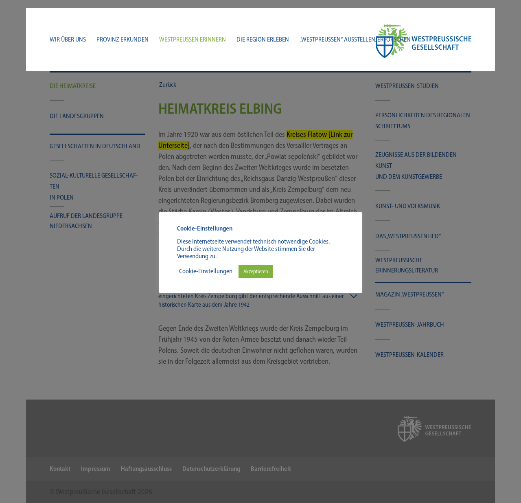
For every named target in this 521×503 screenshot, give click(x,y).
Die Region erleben (262, 40)
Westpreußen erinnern (192, 40)
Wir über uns (68, 40)
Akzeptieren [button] (255, 271)
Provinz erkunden (122, 40)
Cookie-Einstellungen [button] (205, 271)
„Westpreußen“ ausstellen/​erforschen (355, 40)
